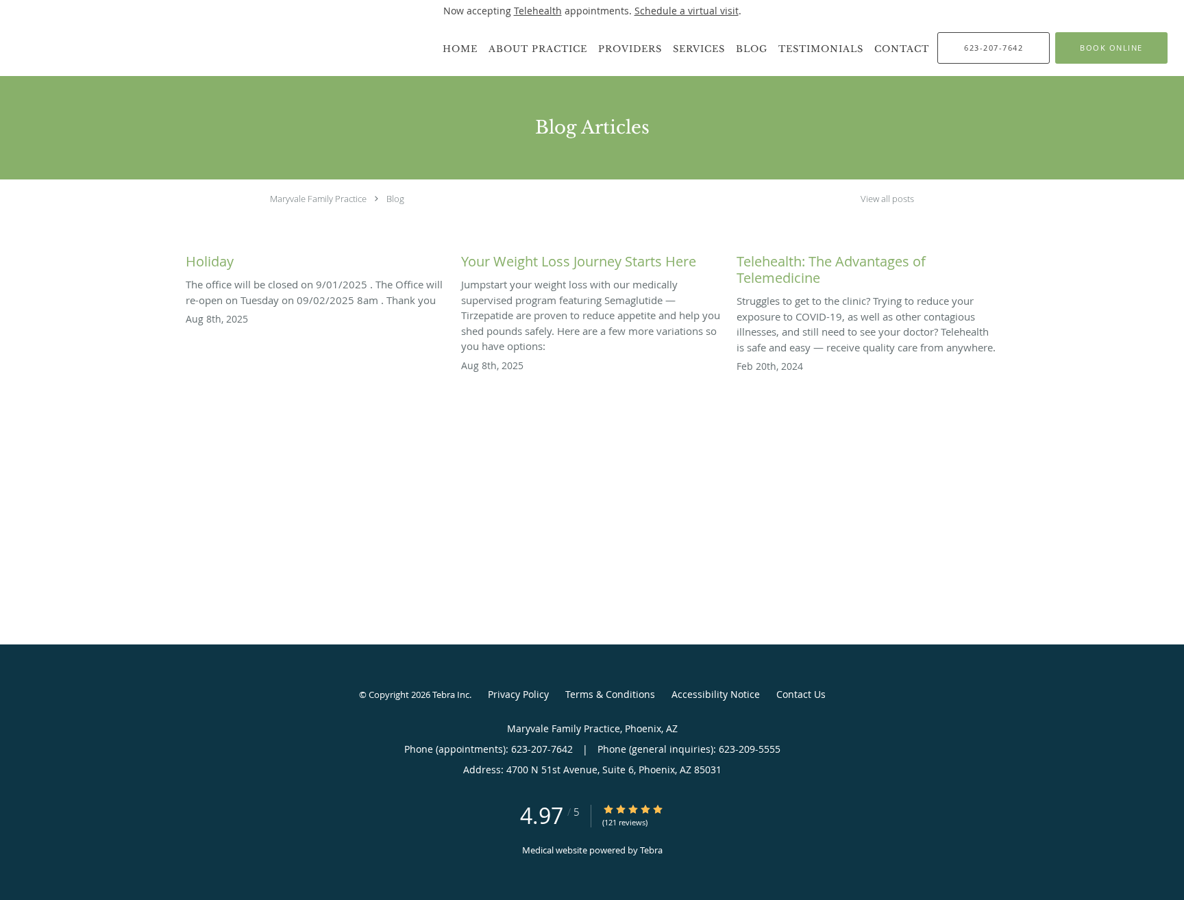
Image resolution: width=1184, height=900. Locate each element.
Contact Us (801, 694)
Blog (395, 198)
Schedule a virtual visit (686, 10)
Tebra (651, 850)
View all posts (887, 199)
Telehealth (538, 10)
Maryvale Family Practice (318, 198)
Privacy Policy (518, 694)
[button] (1111, 48)
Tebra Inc (450, 694)
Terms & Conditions (610, 694)
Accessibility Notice (715, 694)
